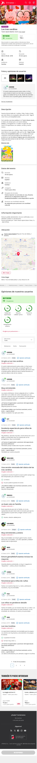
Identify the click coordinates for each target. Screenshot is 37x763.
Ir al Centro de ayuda (18, 720)
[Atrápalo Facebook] (18, 731)
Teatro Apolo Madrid (10, 234)
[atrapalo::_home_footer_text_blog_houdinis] (11, 731)
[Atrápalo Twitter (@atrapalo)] (15, 731)
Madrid (21, 285)
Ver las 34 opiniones (6, 101)
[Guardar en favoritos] (34, 7)
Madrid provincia (13, 285)
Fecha (15, 346)
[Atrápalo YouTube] (25, 731)
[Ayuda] (30, 3)
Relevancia (7, 346)
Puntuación (22, 346)
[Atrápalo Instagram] (22, 731)
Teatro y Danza (28, 285)
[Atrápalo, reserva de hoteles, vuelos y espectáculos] (3, 2)
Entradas (2, 285)
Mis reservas (18, 718)
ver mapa (22, 32)
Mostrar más (5, 143)
